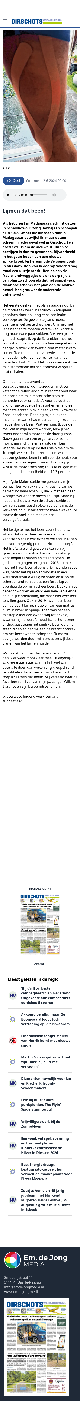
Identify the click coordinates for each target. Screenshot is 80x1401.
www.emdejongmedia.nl (24, 1291)
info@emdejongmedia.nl (24, 1287)
